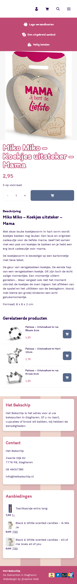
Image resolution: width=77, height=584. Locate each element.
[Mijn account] (37, 9)
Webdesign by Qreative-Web (20, 579)
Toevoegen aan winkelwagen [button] (67, 334)
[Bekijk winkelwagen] (47, 9)
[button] (58, 9)
